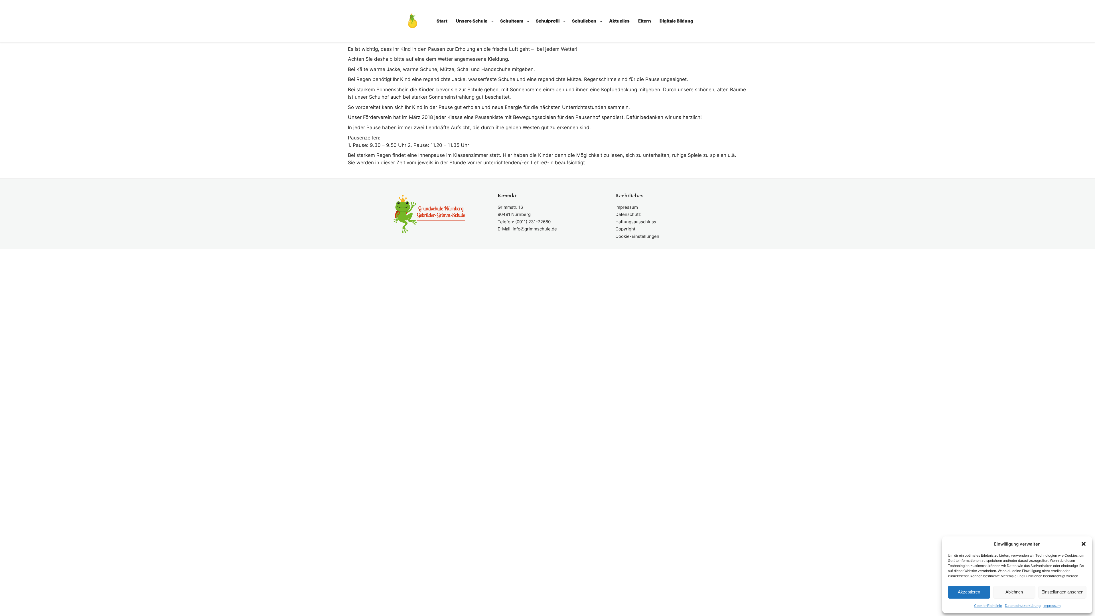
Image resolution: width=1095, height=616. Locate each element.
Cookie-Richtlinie (988, 605)
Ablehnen (1014, 591)
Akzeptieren (969, 591)
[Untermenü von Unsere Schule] (492, 21)
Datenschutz (628, 214)
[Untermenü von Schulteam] (528, 21)
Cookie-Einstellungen (637, 236)
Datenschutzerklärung (1023, 605)
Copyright (625, 229)
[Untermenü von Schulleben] (601, 21)
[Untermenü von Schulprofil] (564, 21)
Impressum (1051, 605)
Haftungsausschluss (635, 221)
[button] (1083, 544)
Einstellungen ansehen (1062, 591)
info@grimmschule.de (535, 229)
